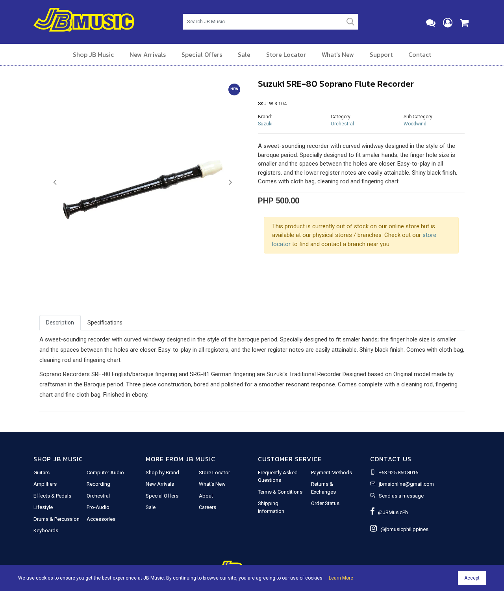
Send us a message (401, 496)
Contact (419, 54)
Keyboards (45, 530)
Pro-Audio (98, 507)
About (206, 496)
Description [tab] (60, 322)
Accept (472, 578)
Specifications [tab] (104, 322)
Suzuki (265, 124)
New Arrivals (148, 54)
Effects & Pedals (52, 496)
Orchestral (342, 124)
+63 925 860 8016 (398, 472)
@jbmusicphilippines (402, 529)
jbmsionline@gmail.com (406, 484)
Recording (98, 484)
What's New (338, 54)
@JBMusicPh (391, 512)
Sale (244, 54)
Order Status (325, 503)
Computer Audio (105, 472)
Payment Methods (331, 472)
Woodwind (415, 124)
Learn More (341, 578)
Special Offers (202, 54)
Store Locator (286, 54)
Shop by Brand (162, 472)
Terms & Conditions (280, 492)
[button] (54, 182)
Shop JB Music (93, 54)
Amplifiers (45, 484)
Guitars (41, 472)
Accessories (101, 519)
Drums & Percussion (56, 519)
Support (381, 54)
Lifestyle (43, 507)
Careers (207, 507)
